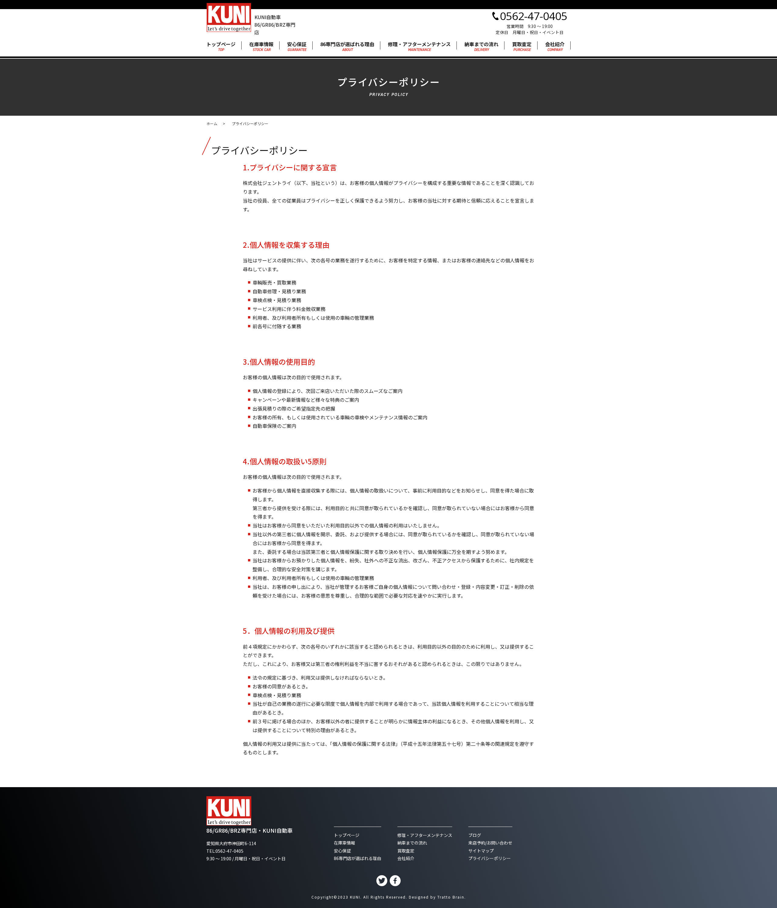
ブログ (474, 835)
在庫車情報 (261, 46)
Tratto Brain (450, 896)
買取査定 (521, 46)
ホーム (211, 123)
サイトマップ (481, 851)
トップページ (221, 46)
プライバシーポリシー (489, 858)
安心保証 (297, 46)
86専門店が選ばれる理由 (347, 46)
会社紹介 (555, 46)
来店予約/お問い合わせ (490, 843)
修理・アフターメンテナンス (419, 46)
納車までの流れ (481, 46)
